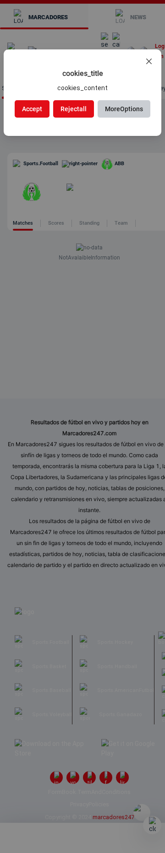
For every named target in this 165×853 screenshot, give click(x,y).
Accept (32, 109)
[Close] (149, 61)
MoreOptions (124, 109)
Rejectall (73, 109)
